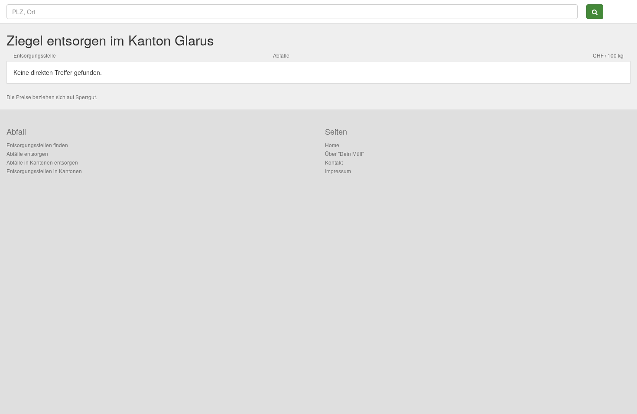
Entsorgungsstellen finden (37, 145)
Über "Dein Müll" (344, 153)
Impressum (338, 171)
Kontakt (334, 162)
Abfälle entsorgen (27, 153)
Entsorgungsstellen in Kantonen (44, 171)
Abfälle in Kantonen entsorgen (42, 162)
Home (332, 145)
